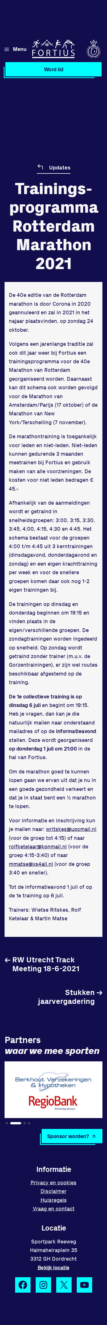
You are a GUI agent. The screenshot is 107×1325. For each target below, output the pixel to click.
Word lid (53, 69)
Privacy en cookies (53, 1182)
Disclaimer (53, 1190)
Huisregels (54, 1199)
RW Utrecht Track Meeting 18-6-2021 (42, 963)
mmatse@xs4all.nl (31, 863)
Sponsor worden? (68, 1136)
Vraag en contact (53, 1208)
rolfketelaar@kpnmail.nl (38, 846)
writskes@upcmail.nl (71, 828)
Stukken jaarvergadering (70, 996)
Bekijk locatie (54, 1267)
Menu (19, 48)
